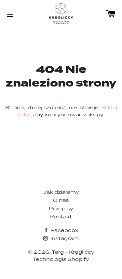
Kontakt (61, 217)
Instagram (64, 238)
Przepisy (61, 208)
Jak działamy (61, 192)
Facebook (64, 230)
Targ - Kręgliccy (73, 252)
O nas (61, 200)
